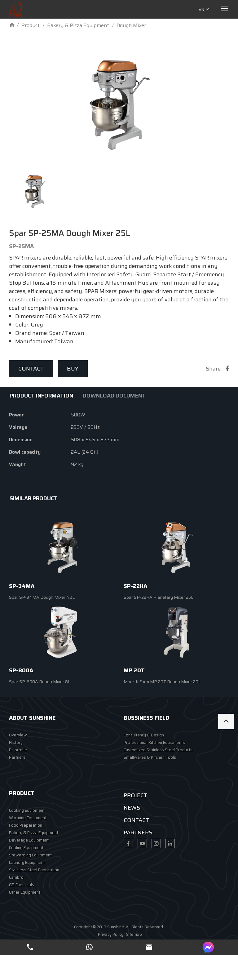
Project (135, 795)
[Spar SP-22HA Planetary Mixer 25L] (176, 547)
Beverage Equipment (29, 840)
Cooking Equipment (27, 810)
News (132, 807)
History (16, 742)
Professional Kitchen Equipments (154, 742)
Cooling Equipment (26, 847)
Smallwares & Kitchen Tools (150, 757)
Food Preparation (25, 825)
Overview (18, 735)
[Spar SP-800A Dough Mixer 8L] (61, 632)
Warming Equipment (27, 818)
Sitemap (134, 934)
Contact (31, 368)
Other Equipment (24, 892)
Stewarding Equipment (30, 855)
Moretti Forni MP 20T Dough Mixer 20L (162, 681)
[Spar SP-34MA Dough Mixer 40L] (61, 547)
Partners (17, 757)
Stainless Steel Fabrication (34, 870)
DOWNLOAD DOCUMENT (114, 395)
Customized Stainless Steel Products (158, 750)
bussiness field (146, 717)
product (21, 793)
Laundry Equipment (27, 862)
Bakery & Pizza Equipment (33, 832)
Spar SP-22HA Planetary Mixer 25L (158, 597)
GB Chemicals (21, 885)
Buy (72, 368)
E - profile (18, 750)
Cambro (16, 877)
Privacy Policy (110, 934)
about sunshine (32, 717)
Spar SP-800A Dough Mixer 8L (39, 681)
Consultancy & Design (144, 735)
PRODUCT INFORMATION (41, 395)
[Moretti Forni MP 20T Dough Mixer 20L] (176, 632)
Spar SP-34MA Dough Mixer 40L (42, 597)
